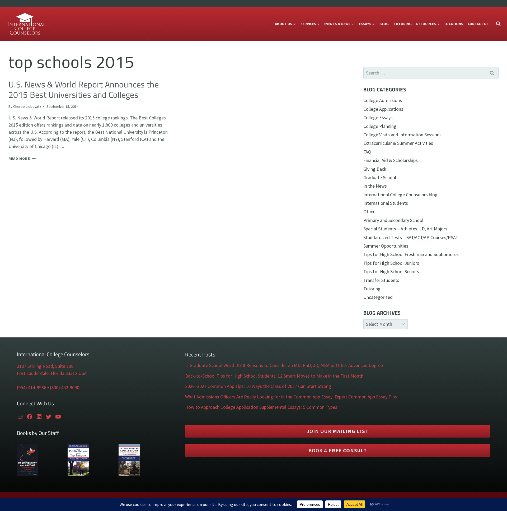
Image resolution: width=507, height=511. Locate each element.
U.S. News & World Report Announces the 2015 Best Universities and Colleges (83, 89)
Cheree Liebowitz (27, 106)
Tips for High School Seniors (391, 271)
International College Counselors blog (400, 195)
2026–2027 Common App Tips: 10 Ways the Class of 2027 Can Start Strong (258, 386)
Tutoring (402, 23)
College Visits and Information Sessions (402, 135)
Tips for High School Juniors (391, 263)
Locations (453, 23)
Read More (22, 158)
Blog (384, 23)
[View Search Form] (498, 24)
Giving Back (374, 169)
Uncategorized (378, 297)
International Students (385, 203)
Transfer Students (381, 280)
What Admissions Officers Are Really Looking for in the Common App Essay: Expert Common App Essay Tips (291, 397)
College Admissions (382, 100)
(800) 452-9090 (64, 387)
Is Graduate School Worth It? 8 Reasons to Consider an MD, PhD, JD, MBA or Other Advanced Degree (284, 365)
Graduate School (379, 177)
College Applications (383, 109)
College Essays (378, 117)
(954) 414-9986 (31, 387)
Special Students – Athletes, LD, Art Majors (405, 229)
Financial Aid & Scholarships (390, 160)
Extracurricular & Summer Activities (398, 143)
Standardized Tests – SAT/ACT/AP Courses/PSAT (410, 237)
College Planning (379, 126)
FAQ (367, 152)
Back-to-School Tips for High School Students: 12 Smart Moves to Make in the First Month (274, 376)
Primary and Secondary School (393, 220)
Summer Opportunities (385, 246)
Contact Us (478, 23)
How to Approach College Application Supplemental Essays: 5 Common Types (261, 407)
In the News (375, 186)
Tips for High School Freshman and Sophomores (411, 254)
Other (369, 211)
